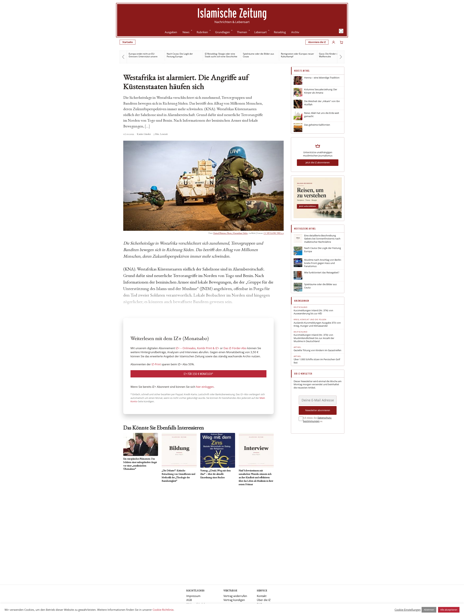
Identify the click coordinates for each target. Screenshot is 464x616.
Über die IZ (264, 600)
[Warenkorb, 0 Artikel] (341, 42)
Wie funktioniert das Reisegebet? (321, 272)
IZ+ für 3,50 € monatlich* (198, 373)
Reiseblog (280, 32)
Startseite (127, 42)
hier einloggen (205, 386)
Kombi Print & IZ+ (208, 348)
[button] (341, 31)
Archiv (295, 32)
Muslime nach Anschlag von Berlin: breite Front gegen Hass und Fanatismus (322, 263)
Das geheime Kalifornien (317, 124)
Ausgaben (171, 32)
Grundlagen (222, 32)
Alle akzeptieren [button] (448, 609)
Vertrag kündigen (234, 600)
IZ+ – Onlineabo (186, 348)
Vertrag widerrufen (235, 596)
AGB (189, 600)
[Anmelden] (333, 42)
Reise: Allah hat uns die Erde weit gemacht (321, 114)
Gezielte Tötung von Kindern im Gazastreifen (317, 350)
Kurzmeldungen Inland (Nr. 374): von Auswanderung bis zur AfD (313, 312)
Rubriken (202, 32)
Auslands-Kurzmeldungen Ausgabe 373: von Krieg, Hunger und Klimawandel (317, 324)
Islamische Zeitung (232, 13)
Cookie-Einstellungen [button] (408, 609)
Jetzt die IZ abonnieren (318, 162)
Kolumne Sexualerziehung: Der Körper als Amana (320, 91)
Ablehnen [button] (429, 609)
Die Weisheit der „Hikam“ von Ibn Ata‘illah (322, 103)
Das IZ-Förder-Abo (234, 348)
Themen (242, 32)
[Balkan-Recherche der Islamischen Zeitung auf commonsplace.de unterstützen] (318, 217)
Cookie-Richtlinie (163, 609)
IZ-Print (156, 364)
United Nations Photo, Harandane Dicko (230, 233)
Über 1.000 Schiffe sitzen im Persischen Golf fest (317, 361)
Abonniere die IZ (317, 42)
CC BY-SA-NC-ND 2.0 (274, 233)
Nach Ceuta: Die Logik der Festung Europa (180, 55)
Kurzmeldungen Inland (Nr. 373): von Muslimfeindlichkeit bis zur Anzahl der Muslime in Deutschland (314, 338)
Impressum (193, 596)
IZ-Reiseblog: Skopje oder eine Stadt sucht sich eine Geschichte (221, 55)
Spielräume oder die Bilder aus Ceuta (258, 55)
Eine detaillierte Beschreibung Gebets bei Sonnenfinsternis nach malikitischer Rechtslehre (322, 238)
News (186, 32)
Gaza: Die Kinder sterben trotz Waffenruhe (334, 55)
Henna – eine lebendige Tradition (321, 77)
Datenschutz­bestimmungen (317, 419)
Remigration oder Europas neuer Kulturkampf (297, 55)
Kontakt (261, 596)
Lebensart (260, 32)
